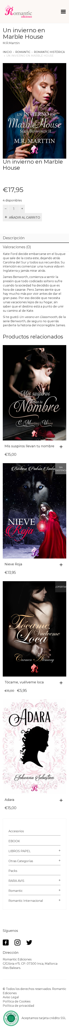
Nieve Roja (13, 564)
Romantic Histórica (49, 52)
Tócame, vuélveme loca (24, 682)
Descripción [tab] (14, 238)
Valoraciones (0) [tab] (17, 247)
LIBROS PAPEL (19, 851)
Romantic (22, 52)
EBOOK (14, 841)
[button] (62, 446)
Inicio (7, 52)
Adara (9, 800)
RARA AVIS (16, 881)
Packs (12, 871)
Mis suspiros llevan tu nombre (29, 446)
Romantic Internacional (25, 900)
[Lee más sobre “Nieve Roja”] (62, 564)
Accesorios (16, 831)
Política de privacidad (18, 1005)
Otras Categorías (20, 861)
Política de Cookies (16, 1001)
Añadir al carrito (24, 217)
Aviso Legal (11, 997)
